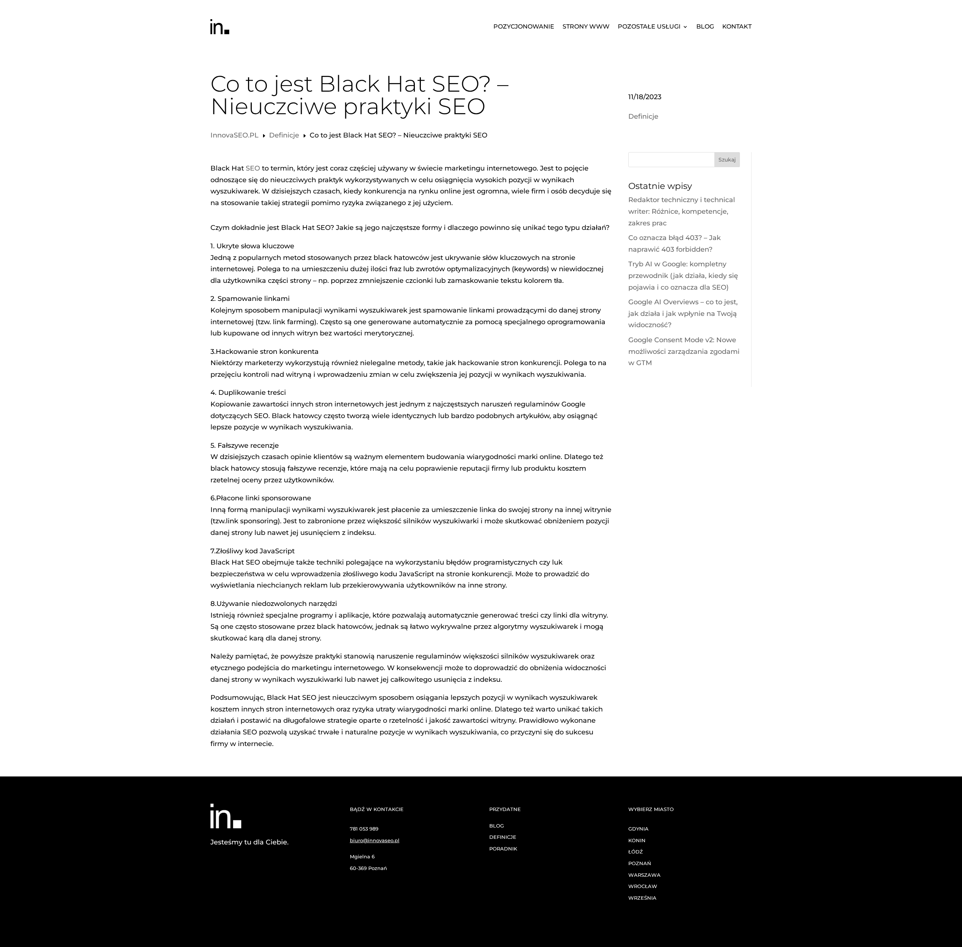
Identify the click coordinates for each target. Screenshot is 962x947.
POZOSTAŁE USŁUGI (649, 27)
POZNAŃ (639, 863)
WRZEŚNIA (642, 898)
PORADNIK (503, 849)
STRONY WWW (586, 27)
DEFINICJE (502, 837)
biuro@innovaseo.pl (374, 840)
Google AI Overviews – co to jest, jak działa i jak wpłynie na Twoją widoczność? (683, 313)
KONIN (637, 840)
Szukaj (727, 159)
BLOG (705, 27)
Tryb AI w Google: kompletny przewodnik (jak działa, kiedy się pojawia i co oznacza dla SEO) (683, 275)
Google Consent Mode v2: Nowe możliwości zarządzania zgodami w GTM (684, 351)
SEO (253, 168)
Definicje (643, 116)
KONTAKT (737, 27)
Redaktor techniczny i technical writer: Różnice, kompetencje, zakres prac (681, 211)
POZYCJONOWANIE (523, 27)
